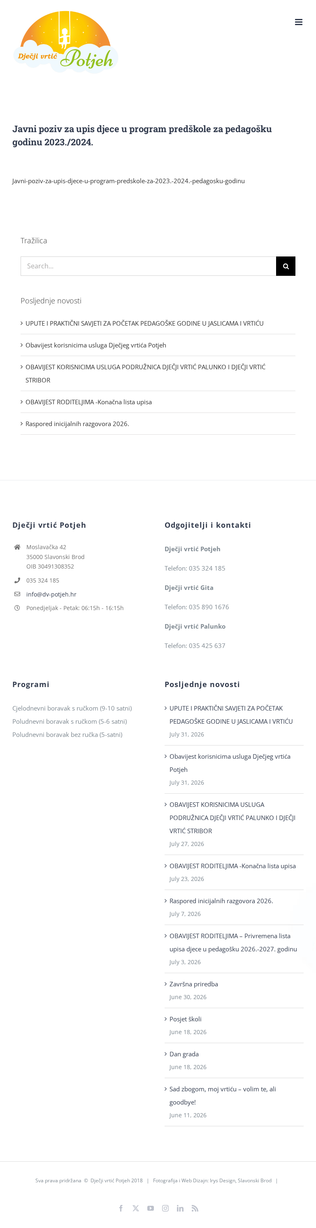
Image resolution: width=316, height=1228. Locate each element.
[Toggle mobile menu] (299, 22)
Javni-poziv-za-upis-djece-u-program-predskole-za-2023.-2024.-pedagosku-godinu (128, 181)
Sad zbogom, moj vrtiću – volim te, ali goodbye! (223, 1095)
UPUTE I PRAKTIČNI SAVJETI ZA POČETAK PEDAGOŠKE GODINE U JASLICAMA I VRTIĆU (145, 323)
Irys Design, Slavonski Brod (241, 1180)
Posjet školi (186, 1019)
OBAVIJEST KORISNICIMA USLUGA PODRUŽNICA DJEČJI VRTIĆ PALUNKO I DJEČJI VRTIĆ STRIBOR (232, 817)
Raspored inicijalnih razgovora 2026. (77, 423)
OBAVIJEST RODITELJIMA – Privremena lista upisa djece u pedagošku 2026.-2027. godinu (233, 942)
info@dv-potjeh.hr (51, 594)
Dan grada (184, 1054)
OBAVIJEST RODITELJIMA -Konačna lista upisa (89, 402)
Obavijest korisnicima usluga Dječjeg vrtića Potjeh (96, 345)
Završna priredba (194, 984)
